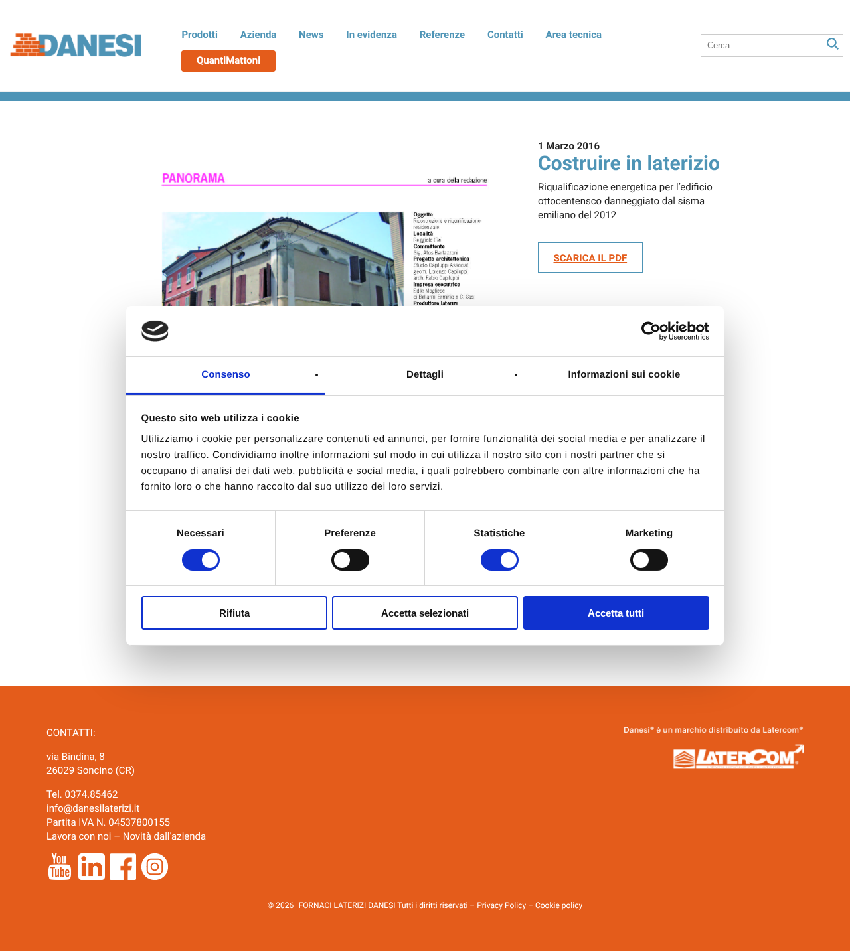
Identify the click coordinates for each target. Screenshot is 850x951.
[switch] (350, 560)
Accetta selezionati (425, 613)
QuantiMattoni (228, 60)
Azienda (258, 34)
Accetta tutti (616, 613)
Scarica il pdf (591, 258)
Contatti (505, 34)
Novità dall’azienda (165, 836)
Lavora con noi (78, 836)
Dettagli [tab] (425, 374)
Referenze (442, 34)
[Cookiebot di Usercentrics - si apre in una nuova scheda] (651, 331)
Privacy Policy (501, 905)
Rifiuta (234, 613)
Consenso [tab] (225, 374)
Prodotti (199, 34)
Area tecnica (574, 34)
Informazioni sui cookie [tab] (624, 374)
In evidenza (371, 34)
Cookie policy (558, 905)
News (311, 34)
